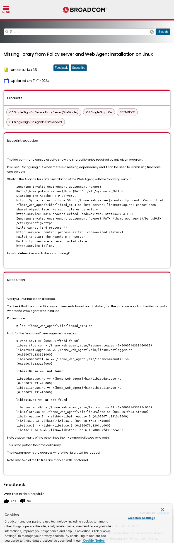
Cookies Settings (141, 518)
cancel (152, 32)
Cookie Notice (93, 540)
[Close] (162, 509)
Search (163, 31)
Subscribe (78, 67)
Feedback (61, 67)
